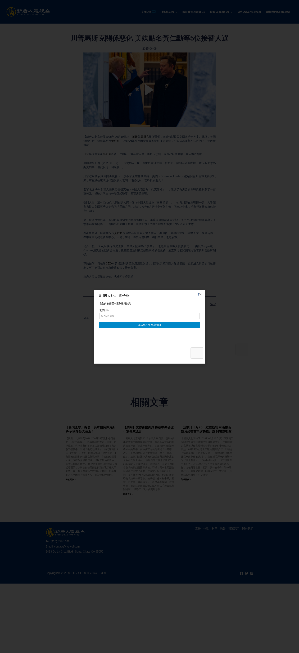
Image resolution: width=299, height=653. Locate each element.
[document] (149, 326)
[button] (200, 294)
